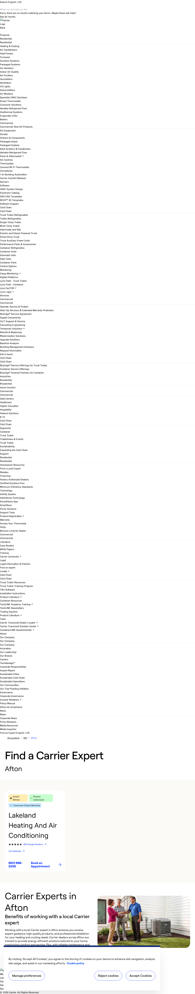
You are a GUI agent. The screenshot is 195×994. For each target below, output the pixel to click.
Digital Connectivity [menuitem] (10, 317)
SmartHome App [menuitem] (9, 501)
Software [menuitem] (4, 185)
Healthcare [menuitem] (6, 402)
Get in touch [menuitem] (6, 354)
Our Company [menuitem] (7, 644)
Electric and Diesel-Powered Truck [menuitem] (18, 233)
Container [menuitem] (5, 431)
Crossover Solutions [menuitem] (10, 104)
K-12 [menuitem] (2, 416)
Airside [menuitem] (4, 134)
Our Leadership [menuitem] (8, 652)
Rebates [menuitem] (4, 472)
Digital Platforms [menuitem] (9, 277)
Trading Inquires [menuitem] (9, 611)
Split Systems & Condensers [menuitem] (15, 148)
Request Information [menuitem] (10, 350)
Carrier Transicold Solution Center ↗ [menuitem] (19, 626)
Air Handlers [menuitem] (7, 68)
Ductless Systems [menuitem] (9, 60)
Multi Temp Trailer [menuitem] (10, 225)
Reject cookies (108, 976)
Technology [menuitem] (6, 490)
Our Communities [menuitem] (9, 685)
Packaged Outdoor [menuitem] (10, 145)
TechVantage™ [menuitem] (7, 663)
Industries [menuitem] (5, 376)
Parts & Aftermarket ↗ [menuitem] (12, 156)
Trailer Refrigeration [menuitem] (10, 218)
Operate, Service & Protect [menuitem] (14, 306)
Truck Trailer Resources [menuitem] (12, 582)
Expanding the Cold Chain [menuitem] (14, 450)
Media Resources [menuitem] (9, 725)
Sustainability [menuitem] (7, 446)
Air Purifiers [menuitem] (6, 75)
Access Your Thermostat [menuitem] (13, 523)
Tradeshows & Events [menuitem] (11, 439)
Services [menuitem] (4, 295)
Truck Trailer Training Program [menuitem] (16, 585)
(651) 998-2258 (15, 864)
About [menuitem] (3, 633)
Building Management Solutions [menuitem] (17, 346)
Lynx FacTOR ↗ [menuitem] (8, 288)
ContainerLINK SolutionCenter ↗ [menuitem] (17, 629)
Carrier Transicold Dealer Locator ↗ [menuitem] (19, 622)
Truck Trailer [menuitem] (7, 435)
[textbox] (48, 941)
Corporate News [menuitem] (8, 718)
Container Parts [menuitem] (8, 262)
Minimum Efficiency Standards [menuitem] (16, 486)
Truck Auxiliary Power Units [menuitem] (15, 240)
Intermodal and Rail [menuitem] (10, 229)
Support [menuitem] (4, 453)
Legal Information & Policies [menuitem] (15, 563)
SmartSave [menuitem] (6, 505)
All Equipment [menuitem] (8, 130)
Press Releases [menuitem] (8, 721)
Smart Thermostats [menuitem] (10, 101)
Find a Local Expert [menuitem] (10, 468)
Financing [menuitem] (5, 475)
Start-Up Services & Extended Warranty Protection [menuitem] (27, 310)
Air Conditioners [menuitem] (8, 49)
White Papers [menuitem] (7, 549)
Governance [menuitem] (6, 692)
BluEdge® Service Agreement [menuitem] (15, 313)
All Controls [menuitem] (6, 159)
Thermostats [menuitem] (7, 163)
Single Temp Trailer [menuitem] (10, 222)
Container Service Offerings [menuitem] (14, 368)
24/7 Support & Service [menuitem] (12, 321)
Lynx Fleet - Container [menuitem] (11, 284)
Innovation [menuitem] (5, 648)
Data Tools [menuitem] (5, 258)
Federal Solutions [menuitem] (9, 413)
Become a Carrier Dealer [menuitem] (13, 530)
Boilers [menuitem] (3, 119)
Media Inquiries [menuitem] (8, 729)
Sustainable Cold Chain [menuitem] (12, 677)
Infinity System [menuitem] (8, 494)
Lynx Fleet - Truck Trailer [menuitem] (13, 280)
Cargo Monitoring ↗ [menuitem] (10, 273)
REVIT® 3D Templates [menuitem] (11, 200)
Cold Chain (6, 211)
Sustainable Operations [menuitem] (12, 681)
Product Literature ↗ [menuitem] (11, 596)
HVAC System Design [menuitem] (11, 189)
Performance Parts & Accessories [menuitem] (18, 244)
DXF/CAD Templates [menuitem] (11, 196)
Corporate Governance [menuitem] (12, 696)
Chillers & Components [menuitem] (12, 137)
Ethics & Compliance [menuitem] (11, 706)
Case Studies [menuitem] (7, 545)
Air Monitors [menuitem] (6, 93)
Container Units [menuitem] (8, 251)
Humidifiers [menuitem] (6, 79)
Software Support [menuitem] (9, 203)
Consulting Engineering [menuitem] (12, 324)
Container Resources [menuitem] (11, 600)
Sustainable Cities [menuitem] (9, 674)
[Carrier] (97, 22)
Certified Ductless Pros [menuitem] (12, 483)
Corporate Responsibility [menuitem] (13, 666)
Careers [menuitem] (4, 659)
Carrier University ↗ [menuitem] (10, 556)
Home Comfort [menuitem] (7, 387)
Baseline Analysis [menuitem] (9, 343)
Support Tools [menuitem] (7, 512)
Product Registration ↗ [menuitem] (12, 516)
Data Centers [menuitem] (7, 398)
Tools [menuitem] (3, 618)
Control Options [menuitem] (8, 266)
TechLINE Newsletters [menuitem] (12, 607)
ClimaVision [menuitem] (6, 170)
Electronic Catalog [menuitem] (10, 192)
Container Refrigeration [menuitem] (12, 247)
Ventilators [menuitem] (5, 82)
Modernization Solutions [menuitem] (13, 335)
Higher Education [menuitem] (9, 405)
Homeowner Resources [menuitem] (12, 464)
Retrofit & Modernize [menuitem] (11, 332)
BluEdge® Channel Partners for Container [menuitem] (22, 372)
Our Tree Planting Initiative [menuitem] (14, 688)
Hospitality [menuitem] (5, 409)
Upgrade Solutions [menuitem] (10, 339)
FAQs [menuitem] (3, 527)
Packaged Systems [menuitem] (10, 64)
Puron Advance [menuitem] (8, 508)
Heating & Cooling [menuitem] (9, 46)
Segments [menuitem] (5, 428)
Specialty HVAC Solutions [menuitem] (13, 97)
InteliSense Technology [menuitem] (12, 497)
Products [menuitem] (5, 34)
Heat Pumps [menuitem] (6, 53)
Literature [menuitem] (5, 541)
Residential (6, 42)
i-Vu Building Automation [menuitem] (13, 174)
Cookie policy (75, 963)
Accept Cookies (140, 976)
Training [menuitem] (4, 552)
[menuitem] (6, 38)
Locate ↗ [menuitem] (4, 571)
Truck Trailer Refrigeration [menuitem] (14, 214)
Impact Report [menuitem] (7, 670)
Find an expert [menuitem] (7, 567)
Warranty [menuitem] (5, 519)
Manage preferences (26, 976)
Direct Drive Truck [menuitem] (9, 236)
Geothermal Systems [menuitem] (11, 112)
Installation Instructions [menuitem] (12, 593)
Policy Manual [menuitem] (7, 703)
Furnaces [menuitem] (5, 57)
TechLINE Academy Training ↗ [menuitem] (16, 604)
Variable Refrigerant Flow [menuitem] (13, 108)
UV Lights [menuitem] (5, 86)
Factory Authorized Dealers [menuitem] (14, 479)
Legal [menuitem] (3, 560)
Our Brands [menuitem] (6, 655)
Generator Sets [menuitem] (8, 255)
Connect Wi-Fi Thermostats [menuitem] (14, 167)
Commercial (6, 126)
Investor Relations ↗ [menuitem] (10, 699)
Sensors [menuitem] (4, 181)
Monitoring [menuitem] (5, 269)
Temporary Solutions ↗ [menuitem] (12, 328)
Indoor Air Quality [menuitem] (9, 71)
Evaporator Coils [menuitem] (9, 115)
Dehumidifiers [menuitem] (7, 90)
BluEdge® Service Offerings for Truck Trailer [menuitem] (23, 365)
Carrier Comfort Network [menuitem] (13, 178)
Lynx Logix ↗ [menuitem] (7, 291)
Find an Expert (8, 732)
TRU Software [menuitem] (7, 589)
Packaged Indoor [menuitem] (9, 141)
